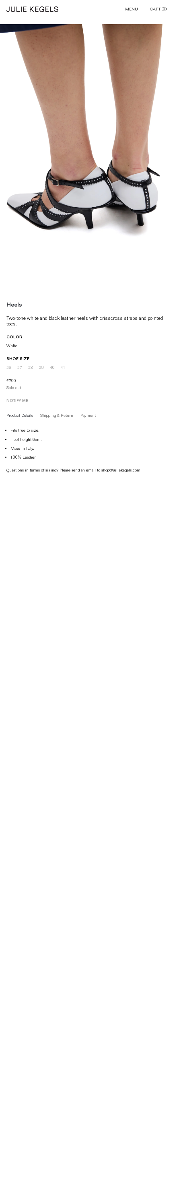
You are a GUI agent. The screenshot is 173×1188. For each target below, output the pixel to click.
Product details (19, 415)
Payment (88, 415)
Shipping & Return (56, 415)
